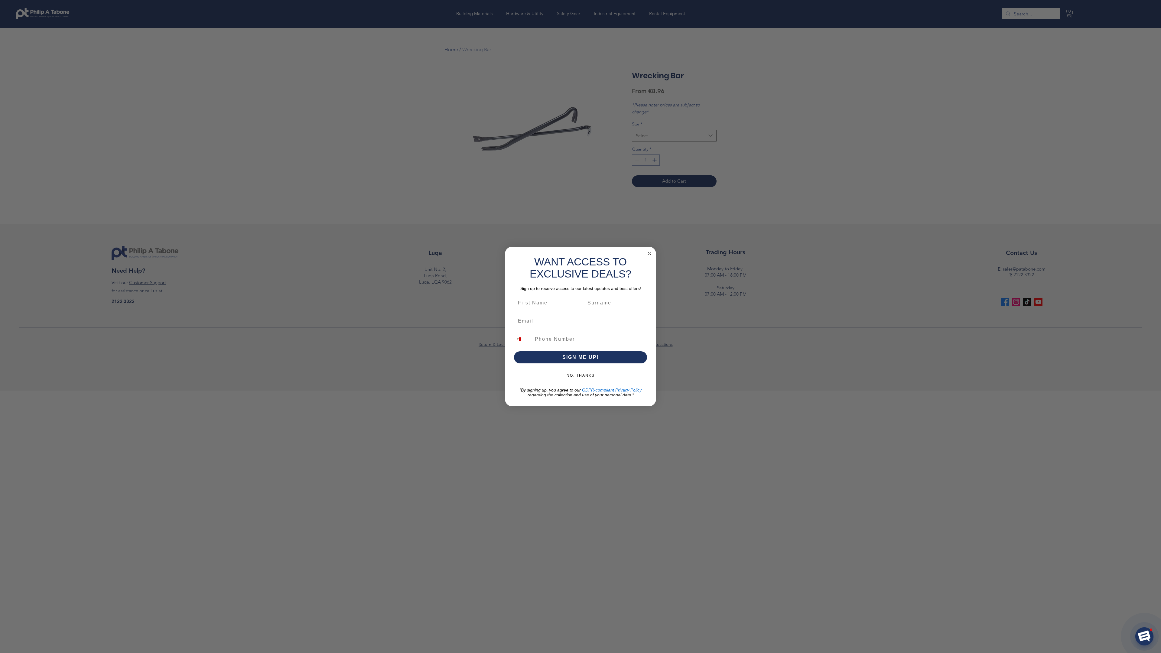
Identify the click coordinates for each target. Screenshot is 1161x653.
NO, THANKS (581, 375)
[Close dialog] (649, 253)
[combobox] (522, 339)
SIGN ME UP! (580, 357)
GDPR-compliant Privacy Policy (612, 390)
